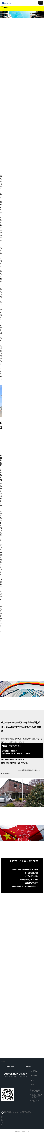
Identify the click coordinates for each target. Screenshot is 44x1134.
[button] (40, 3)
